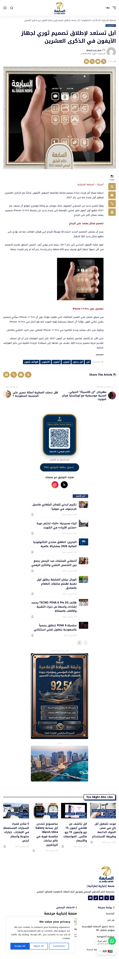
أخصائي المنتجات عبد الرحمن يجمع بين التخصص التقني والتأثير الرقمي (54, 562)
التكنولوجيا (111, 25)
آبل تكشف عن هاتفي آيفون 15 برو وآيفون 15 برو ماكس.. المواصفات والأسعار (75, 832)
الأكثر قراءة (52, 813)
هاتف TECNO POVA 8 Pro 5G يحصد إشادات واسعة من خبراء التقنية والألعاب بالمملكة (54, 606)
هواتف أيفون (31, 362)
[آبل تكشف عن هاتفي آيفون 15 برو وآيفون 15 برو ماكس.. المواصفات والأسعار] (74, 810)
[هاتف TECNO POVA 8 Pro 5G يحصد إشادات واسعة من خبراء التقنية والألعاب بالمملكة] (83, 602)
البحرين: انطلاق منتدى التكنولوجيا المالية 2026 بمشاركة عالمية (55, 544)
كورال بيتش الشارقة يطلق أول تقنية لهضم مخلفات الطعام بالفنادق (57, 583)
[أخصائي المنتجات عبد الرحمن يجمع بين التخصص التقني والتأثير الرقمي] (83, 560)
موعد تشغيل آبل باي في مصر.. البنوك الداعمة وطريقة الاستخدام (104, 830)
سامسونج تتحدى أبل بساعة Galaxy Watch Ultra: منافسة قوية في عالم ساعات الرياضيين (46, 834)
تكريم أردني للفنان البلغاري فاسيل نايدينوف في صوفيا (54, 506)
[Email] (98, 61)
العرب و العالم (109, 813)
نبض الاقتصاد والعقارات (106, 817)
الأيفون (46, 362)
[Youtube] (101, 898)
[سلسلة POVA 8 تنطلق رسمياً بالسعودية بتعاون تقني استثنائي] (83, 625)
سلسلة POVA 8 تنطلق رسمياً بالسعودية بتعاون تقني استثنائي (55, 627)
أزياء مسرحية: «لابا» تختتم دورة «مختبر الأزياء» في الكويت (57, 525)
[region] (40, 935)
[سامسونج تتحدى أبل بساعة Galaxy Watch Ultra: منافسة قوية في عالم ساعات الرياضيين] (45, 810)
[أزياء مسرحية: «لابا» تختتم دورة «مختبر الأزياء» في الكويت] (83, 523)
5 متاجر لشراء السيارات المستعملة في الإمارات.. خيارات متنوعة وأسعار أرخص (16, 832)
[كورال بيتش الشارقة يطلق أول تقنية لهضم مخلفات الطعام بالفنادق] (83, 579)
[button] (113, 8)
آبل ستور (78, 362)
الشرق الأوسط (98, 810)
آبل (88, 362)
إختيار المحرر (81, 813)
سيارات (25, 817)
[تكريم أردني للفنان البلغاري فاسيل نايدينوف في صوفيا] (83, 504)
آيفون (66, 362)
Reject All (39, 946)
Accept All (20, 946)
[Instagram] (112, 898)
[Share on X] (103, 61)
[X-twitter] (106, 898)
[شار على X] (64, 484)
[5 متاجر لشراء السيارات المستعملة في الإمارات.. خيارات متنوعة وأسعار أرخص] (16, 810)
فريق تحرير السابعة (93, 50)
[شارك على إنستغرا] (54, 484)
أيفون (56, 362)
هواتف (83, 817)
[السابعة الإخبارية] (59, 8)
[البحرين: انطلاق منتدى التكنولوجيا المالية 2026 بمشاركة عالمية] (83, 541)
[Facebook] (90, 898)
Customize (59, 946)
